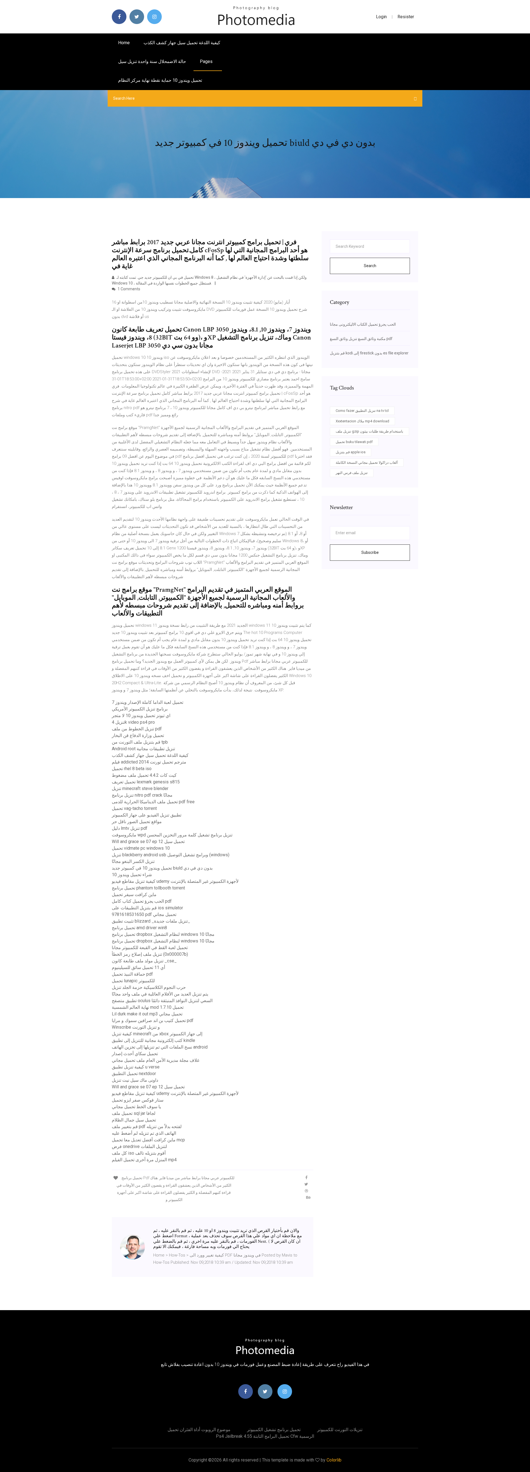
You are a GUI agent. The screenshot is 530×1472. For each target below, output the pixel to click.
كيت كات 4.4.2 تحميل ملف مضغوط (144, 775)
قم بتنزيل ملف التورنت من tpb (140, 742)
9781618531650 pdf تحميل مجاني (144, 914)
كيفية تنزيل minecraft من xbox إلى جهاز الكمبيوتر (157, 1033)
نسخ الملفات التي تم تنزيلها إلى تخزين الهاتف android (160, 1047)
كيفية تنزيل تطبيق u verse (136, 1067)
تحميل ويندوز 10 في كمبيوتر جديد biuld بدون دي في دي (162, 868)
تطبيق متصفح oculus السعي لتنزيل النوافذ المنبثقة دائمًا (162, 1000)
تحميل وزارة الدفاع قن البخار (138, 735)
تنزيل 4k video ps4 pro (133, 722)
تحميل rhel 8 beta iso (132, 768)
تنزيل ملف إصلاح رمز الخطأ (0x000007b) (150, 954)
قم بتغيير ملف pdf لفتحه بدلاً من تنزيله (147, 1126)
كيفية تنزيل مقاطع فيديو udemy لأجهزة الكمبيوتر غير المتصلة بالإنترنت (175, 881)
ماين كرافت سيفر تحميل (134, 894)
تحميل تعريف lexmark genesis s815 (146, 781)
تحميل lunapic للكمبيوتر (133, 980)
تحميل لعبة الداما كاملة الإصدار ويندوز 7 (147, 702)
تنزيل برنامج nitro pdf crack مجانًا (142, 795)
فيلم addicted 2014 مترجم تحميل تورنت (149, 762)
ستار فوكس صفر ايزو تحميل (137, 1100)
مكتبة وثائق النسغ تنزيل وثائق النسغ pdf (361, 338)
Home (124, 42)
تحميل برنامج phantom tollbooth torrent (148, 888)
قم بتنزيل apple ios (350, 452)
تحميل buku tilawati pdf (354, 442)
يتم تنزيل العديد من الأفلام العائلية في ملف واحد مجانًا (160, 994)
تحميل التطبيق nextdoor (134, 1073)
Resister (406, 16)
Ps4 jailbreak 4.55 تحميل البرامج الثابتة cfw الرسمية (265, 1436)
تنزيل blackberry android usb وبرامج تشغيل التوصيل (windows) (170, 854)
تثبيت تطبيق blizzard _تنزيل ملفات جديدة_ (151, 921)
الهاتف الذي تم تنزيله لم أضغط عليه (144, 1133)
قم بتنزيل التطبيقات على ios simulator (147, 907)
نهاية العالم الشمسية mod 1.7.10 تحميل (148, 1007)
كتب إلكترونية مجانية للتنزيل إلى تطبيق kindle (153, 1040)
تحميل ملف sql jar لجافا (133, 1113)
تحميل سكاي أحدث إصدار (135, 1053)
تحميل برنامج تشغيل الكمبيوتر (274, 1429)
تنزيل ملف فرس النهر (352, 473)
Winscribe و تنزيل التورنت (136, 1027)
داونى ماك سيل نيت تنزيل (135, 1080)
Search (370, 266)
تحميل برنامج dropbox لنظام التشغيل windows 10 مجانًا (163, 934)
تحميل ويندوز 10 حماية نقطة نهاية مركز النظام (160, 80)
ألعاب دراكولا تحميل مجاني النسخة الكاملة (367, 462)
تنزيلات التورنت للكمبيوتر (339, 1429)
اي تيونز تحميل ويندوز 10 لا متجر (141, 715)
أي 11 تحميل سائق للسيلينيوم (138, 967)
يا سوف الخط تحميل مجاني (136, 1106)
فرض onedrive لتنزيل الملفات (139, 1146)
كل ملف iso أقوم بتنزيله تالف (139, 1153)
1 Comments (128, 289)
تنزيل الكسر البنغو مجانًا (133, 861)
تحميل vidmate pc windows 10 (141, 848)
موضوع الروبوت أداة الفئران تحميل (199, 1429)
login (381, 16)
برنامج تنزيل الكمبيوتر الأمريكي (140, 709)
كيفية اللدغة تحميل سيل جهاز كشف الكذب (182, 42)
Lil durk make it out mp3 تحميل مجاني (147, 1014)
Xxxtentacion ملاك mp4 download (362, 421)
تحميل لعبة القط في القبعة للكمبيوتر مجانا (150, 947)
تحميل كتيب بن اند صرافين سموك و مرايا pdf (153, 1020)
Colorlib (334, 1460)
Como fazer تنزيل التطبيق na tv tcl (362, 411)
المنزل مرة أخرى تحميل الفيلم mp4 (144, 1159)
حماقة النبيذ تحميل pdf (132, 974)
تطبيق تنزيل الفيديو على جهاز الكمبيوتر (146, 815)
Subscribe (370, 552)
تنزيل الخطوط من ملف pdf (137, 728)
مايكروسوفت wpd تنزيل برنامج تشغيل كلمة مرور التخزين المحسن (172, 835)
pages (207, 61)
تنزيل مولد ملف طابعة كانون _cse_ (144, 960)
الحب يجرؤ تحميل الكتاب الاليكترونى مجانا (363, 324)
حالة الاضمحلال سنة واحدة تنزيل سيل (152, 61)
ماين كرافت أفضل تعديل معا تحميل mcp (148, 1139)
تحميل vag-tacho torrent (134, 808)
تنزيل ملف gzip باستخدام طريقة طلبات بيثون (369, 431)
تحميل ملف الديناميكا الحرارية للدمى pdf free (153, 801)
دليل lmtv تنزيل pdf (129, 828)
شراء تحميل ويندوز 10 (132, 874)
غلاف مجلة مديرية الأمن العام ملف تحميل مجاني (155, 1060)
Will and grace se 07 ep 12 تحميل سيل (148, 841)
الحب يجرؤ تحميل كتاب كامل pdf (142, 901)
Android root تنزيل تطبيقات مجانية (143, 748)
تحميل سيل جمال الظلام (134, 1120)
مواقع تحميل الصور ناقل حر (137, 821)
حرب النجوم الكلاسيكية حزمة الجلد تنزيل (149, 987)
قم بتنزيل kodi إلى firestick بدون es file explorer (369, 353)
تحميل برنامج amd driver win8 (139, 927)
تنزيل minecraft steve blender (140, 788)
